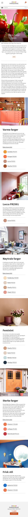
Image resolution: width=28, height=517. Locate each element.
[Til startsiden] (14, 2)
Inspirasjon (6, 43)
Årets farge (11, 43)
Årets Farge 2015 (7, 147)
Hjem (2, 43)
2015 (14, 57)
